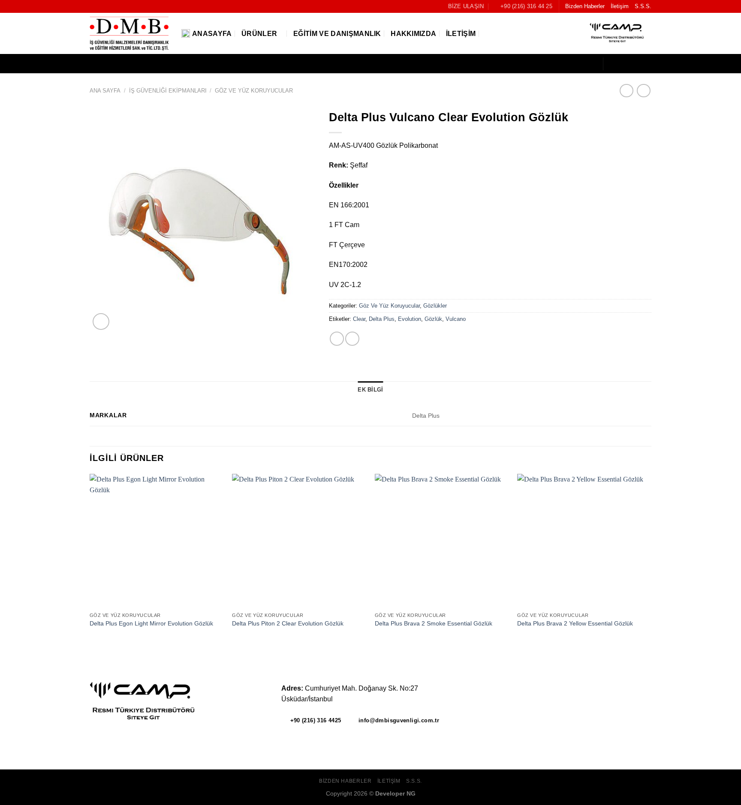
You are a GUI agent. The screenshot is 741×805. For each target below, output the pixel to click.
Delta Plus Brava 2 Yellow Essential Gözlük (575, 623)
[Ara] (488, 33)
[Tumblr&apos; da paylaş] (352, 339)
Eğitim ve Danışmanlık (337, 33)
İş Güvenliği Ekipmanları (168, 90)
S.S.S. (643, 6)
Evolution (409, 319)
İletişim (620, 6)
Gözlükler (435, 305)
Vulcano (456, 319)
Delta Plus (382, 319)
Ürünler (259, 33)
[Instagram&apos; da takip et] (623, 64)
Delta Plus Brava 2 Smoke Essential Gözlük (433, 623)
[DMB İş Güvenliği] (129, 34)
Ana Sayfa (105, 90)
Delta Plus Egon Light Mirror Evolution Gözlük (151, 623)
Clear (359, 319)
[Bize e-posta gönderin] (645, 64)
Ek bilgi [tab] (370, 389)
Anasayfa (212, 33)
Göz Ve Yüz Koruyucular (254, 90)
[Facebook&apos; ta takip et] (612, 64)
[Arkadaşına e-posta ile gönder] (337, 339)
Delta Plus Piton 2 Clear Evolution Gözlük (287, 623)
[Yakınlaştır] (101, 321)
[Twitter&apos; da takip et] (634, 64)
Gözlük (433, 319)
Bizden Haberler (585, 6)
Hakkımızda (413, 33)
